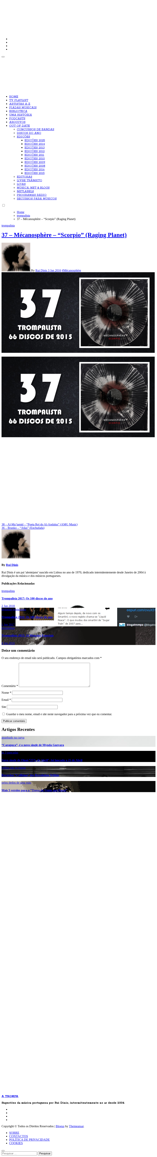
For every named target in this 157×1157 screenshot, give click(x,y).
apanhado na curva (13, 737)
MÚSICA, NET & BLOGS (33, 188)
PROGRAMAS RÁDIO (32, 195)
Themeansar (76, 1126)
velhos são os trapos (14, 767)
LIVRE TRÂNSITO (29, 180)
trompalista (8, 225)
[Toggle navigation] (3, 56)
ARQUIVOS (17, 122)
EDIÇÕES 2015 (35, 173)
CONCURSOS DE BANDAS (35, 129)
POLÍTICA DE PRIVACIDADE (29, 1139)
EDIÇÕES (23, 137)
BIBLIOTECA (18, 111)
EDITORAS (24, 177)
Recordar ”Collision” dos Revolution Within (30, 775)
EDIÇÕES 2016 (35, 169)
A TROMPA (56, 15)
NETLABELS (25, 191)
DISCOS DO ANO (29, 133)
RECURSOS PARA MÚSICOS (37, 198)
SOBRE (14, 1132)
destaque (7, 609)
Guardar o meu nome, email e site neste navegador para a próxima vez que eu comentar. (59, 714)
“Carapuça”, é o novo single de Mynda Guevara (33, 745)
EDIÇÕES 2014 (35, 144)
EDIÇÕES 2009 (35, 162)
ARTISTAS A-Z (19, 104)
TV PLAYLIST (18, 100)
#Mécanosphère (71, 270)
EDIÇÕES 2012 (35, 151)
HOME (13, 96)
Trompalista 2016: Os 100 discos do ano (27, 617)
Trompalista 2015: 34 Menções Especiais (28, 635)
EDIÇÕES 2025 (35, 140)
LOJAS (21, 184)
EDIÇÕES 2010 (35, 158)
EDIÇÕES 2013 (35, 147)
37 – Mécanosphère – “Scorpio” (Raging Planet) (64, 234)
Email (6, 699)
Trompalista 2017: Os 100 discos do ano (27, 598)
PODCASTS (17, 118)
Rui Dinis (41, 270)
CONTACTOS (18, 1136)
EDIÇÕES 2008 (35, 166)
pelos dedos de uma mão (16, 782)
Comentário (10, 686)
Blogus (60, 1126)
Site (4, 706)
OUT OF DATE (19, 126)
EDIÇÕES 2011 (34, 155)
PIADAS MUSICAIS (23, 107)
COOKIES (16, 1143)
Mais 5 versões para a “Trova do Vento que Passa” (34, 790)
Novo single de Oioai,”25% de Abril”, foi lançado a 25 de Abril (42, 760)
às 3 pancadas (10, 752)
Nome (6, 692)
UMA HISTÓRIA (20, 115)
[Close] (3, 1150)
